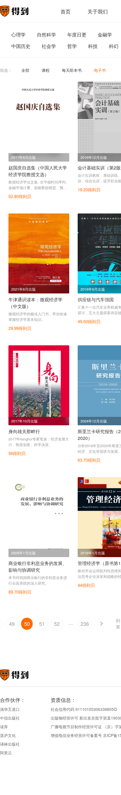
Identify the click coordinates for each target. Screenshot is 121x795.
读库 (4, 726)
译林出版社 (10, 744)
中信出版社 (10, 718)
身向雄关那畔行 (24, 431)
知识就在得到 (22, 675)
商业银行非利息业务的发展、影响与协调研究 (37, 566)
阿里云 (6, 752)
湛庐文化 (8, 735)
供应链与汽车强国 (96, 299)
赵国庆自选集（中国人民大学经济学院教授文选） (37, 171)
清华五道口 (10, 709)
